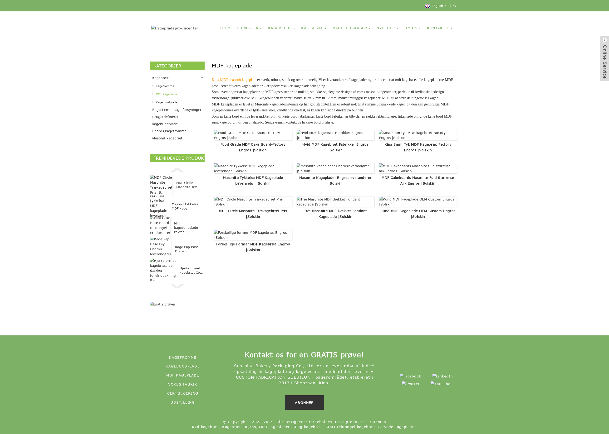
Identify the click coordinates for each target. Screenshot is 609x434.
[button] (177, 169)
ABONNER (304, 403)
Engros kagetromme (169, 131)
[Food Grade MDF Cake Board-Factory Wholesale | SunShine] (253, 135)
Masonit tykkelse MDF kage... (185, 206)
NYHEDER (386, 28)
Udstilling (183, 402)
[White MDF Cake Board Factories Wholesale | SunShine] (335, 135)
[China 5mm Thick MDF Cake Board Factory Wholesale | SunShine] (418, 135)
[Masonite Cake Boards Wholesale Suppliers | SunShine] (335, 168)
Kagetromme (165, 86)
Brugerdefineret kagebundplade (165, 120)
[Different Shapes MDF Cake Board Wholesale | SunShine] (253, 235)
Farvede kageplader (397, 427)
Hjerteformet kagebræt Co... (191, 270)
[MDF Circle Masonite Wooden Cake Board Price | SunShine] (253, 201)
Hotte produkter (349, 422)
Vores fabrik (182, 384)
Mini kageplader (274, 427)
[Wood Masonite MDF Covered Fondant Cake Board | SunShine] (335, 201)
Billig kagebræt (307, 427)
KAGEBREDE (280, 28)
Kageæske (312, 28)
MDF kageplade (166, 94)
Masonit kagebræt (167, 138)
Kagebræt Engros (239, 427)
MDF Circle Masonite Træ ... (189, 185)
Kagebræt (160, 78)
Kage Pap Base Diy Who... (187, 249)
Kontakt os (439, 28)
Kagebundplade (166, 102)
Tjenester (248, 28)
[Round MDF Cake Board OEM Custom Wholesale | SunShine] (418, 201)
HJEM (225, 28)
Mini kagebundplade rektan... (186, 227)
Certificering (182, 393)
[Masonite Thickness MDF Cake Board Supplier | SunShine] (253, 168)
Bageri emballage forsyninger (176, 110)
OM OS (410, 28)
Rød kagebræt (205, 427)
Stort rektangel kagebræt (350, 427)
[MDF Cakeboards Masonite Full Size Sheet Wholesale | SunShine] (418, 168)
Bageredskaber (350, 28)
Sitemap (378, 422)
